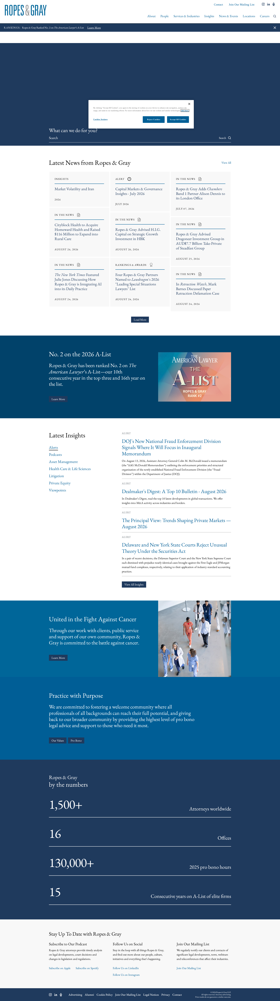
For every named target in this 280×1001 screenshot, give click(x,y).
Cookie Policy (105, 994)
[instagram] (263, 4)
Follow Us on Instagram (126, 975)
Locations (249, 16)
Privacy (165, 994)
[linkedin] (268, 4)
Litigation (56, 476)
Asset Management (63, 462)
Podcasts (55, 454)
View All (226, 162)
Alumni (89, 994)
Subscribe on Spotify (87, 968)
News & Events (228, 16)
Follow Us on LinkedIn (126, 968)
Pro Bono (76, 740)
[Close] (189, 103)
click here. (185, 111)
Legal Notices (151, 994)
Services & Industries (186, 16)
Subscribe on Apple (59, 968)
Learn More (58, 399)
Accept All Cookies (178, 119)
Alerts (53, 447)
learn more (58, 658)
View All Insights (134, 584)
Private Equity (60, 483)
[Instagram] (50, 995)
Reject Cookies (153, 119)
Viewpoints (57, 490)
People (164, 16)
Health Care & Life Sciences (70, 469)
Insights (209, 16)
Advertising (75, 994)
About (151, 16)
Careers (264, 16)
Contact (218, 4)
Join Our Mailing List (241, 4)
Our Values (58, 740)
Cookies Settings (100, 119)
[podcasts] (273, 4)
